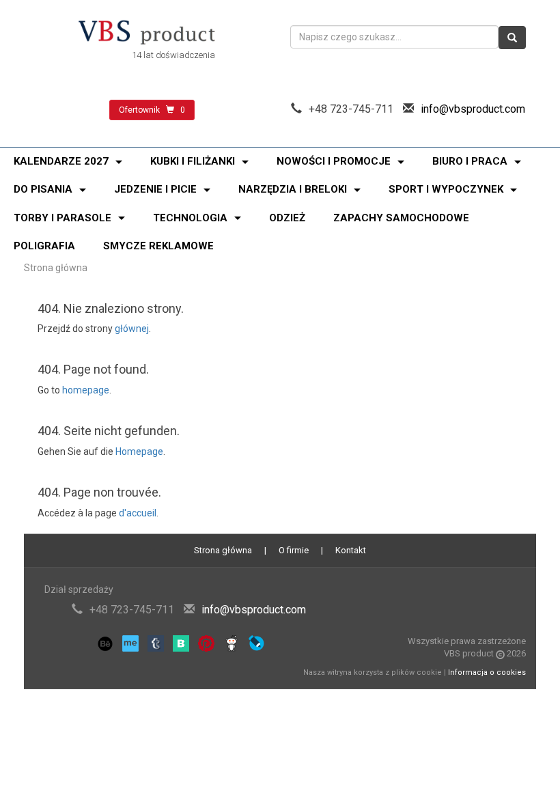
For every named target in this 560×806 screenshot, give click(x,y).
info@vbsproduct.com (473, 108)
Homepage (139, 451)
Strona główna (55, 267)
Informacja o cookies (487, 672)
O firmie (294, 550)
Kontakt (350, 550)
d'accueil (137, 513)
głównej (132, 328)
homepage (85, 390)
